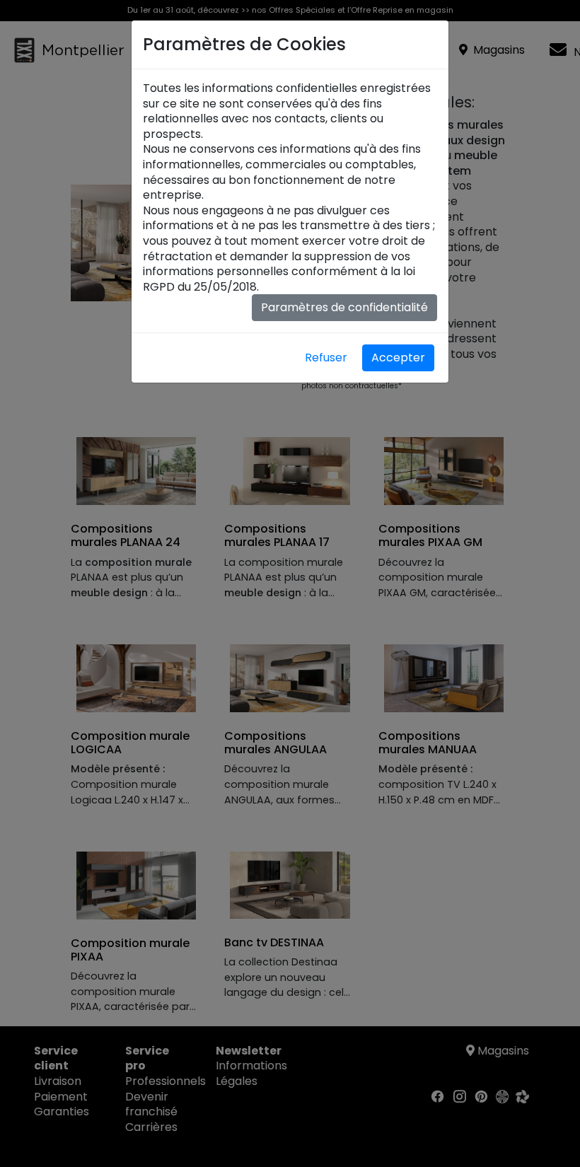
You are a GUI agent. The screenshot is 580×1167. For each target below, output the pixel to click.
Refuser (326, 357)
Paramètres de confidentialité (344, 307)
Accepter (398, 357)
